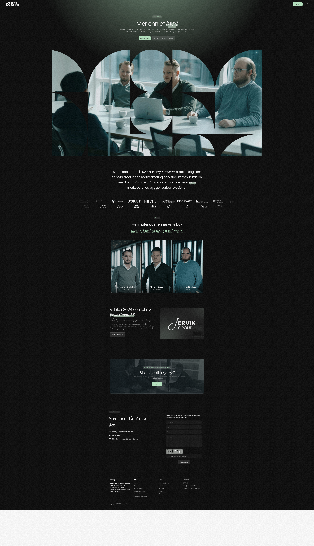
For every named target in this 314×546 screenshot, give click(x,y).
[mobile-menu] (306, 4)
